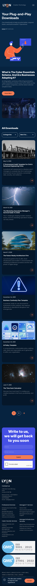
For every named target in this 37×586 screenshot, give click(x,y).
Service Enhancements (26, 510)
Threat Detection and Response (8, 535)
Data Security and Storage (27, 526)
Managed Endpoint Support (27, 512)
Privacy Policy (6, 572)
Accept (29, 580)
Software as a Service (25, 528)
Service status (15, 572)
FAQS (16, 575)
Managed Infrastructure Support (26, 514)
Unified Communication (26, 530)
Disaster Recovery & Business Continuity (7, 512)
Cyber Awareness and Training (8, 524)
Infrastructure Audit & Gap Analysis (9, 508)
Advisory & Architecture (8, 517)
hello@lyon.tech (10, 499)
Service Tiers (23, 508)
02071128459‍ (5, 498)
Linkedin (21, 575)
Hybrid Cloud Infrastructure (27, 524)
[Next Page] (23, 413)
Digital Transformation (8, 515)
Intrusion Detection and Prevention (8, 532)
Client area (24, 572)
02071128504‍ (13, 495)
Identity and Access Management (7, 528)
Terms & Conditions (8, 575)
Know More (8, 93)
